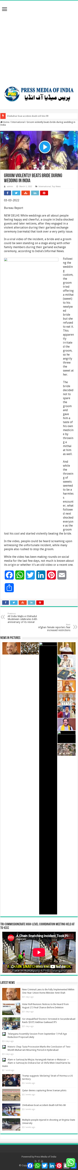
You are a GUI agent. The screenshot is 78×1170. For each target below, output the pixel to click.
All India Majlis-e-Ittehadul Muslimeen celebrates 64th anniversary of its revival (22, 617)
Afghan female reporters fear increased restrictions (54, 627)
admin (10, 186)
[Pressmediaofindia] (39, 93)
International (18, 122)
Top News (56, 186)
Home (6, 122)
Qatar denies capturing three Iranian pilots (44, 1090)
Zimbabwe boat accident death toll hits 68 (27, 116)
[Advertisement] (39, 41)
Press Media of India (45, 1156)
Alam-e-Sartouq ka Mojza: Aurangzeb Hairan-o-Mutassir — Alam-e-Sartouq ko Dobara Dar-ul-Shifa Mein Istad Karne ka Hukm (36, 1062)
